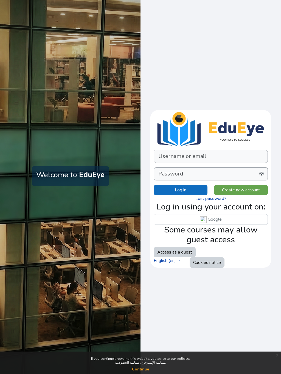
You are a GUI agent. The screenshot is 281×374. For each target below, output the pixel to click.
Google (214, 219)
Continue (140, 369)
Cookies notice (207, 263)
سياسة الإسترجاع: (154, 362)
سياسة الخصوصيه (127, 362)
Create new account (241, 190)
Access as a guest (174, 252)
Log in (180, 190)
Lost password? (210, 198)
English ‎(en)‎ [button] (165, 261)
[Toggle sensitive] (261, 173)
